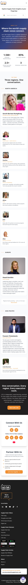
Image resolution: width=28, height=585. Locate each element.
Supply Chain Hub (5, 530)
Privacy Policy (9, 582)
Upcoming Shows (5, 535)
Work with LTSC (14, 407)
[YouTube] (9, 506)
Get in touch (14, 302)
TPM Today (3, 515)
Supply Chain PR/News (6, 553)
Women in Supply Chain (7, 555)
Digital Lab (3, 523)
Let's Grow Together (13, 472)
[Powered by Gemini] (23, 578)
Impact (2, 564)
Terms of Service (18, 582)
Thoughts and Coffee (6, 518)
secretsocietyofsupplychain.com (11, 572)
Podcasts (3, 532)
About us (3, 562)
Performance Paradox (6, 521)
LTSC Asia (3, 537)
